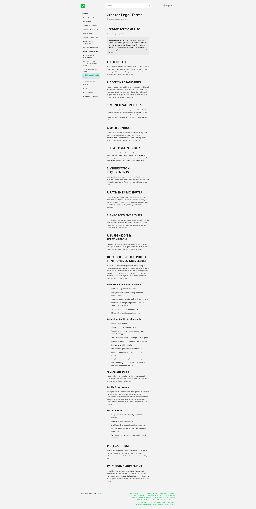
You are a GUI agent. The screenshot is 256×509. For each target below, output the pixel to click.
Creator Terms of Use (89, 18)
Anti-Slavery (134, 493)
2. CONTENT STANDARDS (90, 26)
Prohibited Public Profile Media (91, 76)
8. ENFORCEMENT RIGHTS (90, 51)
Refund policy (164, 498)
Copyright (165, 495)
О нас (166, 500)
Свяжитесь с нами (145, 498)
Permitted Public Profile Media (90, 70)
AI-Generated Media (89, 81)
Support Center (163, 504)
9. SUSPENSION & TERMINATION (88, 56)
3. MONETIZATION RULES (90, 30)
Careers (173, 495)
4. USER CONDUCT (88, 34)
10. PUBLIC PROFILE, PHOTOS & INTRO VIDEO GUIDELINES (90, 63)
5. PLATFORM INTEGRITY (90, 38)
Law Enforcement (140, 495)
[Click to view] (91, 5)
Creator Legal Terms (154, 495)
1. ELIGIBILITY (87, 22)
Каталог (173, 504)
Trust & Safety (158, 500)
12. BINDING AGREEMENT (90, 97)
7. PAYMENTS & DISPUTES (90, 47)
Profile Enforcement (89, 85)
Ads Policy (172, 502)
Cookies (155, 498)
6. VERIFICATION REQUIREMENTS (88, 42)
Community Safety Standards (156, 493)
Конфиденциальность (159, 502)
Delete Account (146, 500)
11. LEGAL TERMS (88, 93)
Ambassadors (137, 504)
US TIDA (142, 493)
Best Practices (87, 89)
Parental (134, 498)
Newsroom (172, 493)
